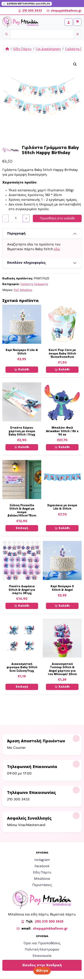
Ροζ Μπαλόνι (23, 290)
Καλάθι (23, 369)
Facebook (42, 866)
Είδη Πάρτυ (22, 49)
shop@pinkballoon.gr (66, 10)
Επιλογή (22, 528)
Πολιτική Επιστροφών (42, 949)
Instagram (42, 860)
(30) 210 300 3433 (49, 921)
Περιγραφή (16, 233)
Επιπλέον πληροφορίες (26, 262)
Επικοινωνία (42, 955)
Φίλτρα (42, 970)
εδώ (57, 249)
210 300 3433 (32, 10)
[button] (75, 64)
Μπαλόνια (42, 878)
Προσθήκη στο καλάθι (57, 218)
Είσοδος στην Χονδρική (42, 965)
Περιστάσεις (42, 885)
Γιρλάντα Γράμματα (34, 284)
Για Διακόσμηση (48, 49)
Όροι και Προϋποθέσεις (42, 943)
